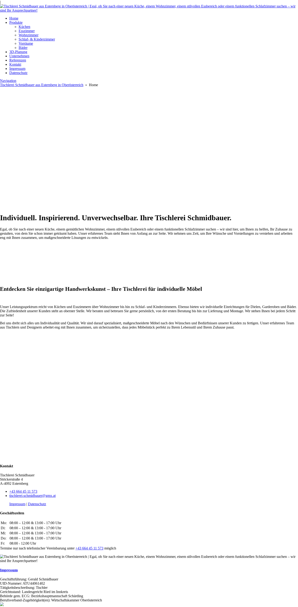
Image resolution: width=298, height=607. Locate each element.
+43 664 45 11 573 (23, 491)
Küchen (24, 27)
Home (13, 18)
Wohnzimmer (28, 35)
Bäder (23, 48)
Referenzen (17, 60)
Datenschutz (18, 73)
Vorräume (26, 43)
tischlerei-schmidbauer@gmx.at (32, 496)
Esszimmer (27, 31)
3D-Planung (18, 52)
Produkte (16, 22)
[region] (149, 148)
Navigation (8, 81)
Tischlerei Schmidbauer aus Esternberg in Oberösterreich (41, 85)
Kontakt (15, 64)
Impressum (17, 69)
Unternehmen (19, 56)
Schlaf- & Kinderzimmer (37, 39)
